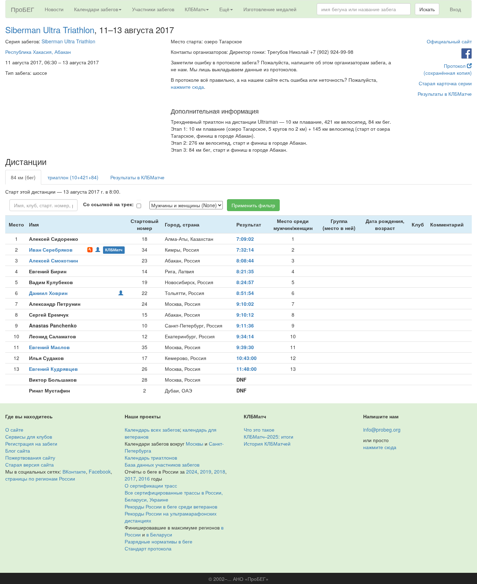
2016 (144, 478)
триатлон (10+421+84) (72, 177)
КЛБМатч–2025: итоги (268, 436)
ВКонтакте (74, 471)
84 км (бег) (23, 177)
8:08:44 (245, 260)
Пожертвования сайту (30, 457)
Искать (427, 9)
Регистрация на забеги (31, 443)
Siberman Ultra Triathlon (49, 29)
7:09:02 (245, 238)
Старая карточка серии (445, 83)
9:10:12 (245, 314)
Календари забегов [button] (96, 9)
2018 (219, 471)
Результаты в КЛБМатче (445, 93)
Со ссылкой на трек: (108, 204)
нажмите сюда (187, 86)
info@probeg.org (382, 429)
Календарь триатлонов (151, 457)
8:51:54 (245, 292)
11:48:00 (246, 368)
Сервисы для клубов (28, 436)
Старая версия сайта (29, 464)
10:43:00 (246, 357)
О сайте (14, 429)
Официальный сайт (449, 41)
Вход (455, 9)
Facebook (100, 471)
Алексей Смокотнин (53, 260)
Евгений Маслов (49, 347)
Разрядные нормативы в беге (158, 541)
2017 (130, 478)
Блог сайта (17, 450)
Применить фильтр (253, 205)
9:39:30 (245, 347)
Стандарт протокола (148, 548)
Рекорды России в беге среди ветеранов (171, 506)
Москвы (194, 443)
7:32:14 (245, 249)
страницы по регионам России (40, 478)
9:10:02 (245, 303)
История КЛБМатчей (267, 443)
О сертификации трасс (151, 485)
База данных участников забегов (162, 464)
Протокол (455, 65)
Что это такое (259, 429)
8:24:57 (245, 282)
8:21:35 (245, 271)
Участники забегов (153, 9)
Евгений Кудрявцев (53, 368)
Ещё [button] (224, 9)
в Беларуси (159, 534)
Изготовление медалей (269, 9)
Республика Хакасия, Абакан (38, 51)
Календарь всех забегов (152, 429)
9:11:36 (245, 325)
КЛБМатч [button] (195, 9)
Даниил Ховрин (48, 292)
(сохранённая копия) (448, 72)
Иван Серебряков (51, 249)
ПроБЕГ (22, 9)
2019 (205, 471)
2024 (191, 471)
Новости (54, 9)
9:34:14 (245, 336)
